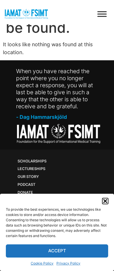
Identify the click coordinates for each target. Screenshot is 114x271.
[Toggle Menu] (102, 14)
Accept (57, 250)
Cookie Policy (42, 263)
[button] (105, 201)
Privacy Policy (68, 263)
